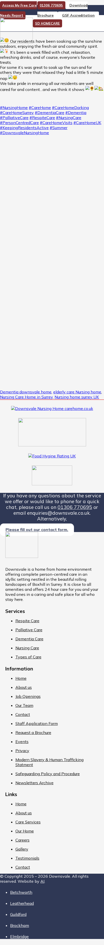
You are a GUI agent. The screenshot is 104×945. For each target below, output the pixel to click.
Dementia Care (29, 638)
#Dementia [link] (75, 112)
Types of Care (28, 656)
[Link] (16, 41)
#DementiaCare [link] (49, 112)
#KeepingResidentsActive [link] (24, 127)
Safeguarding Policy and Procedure (47, 773)
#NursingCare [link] (68, 117)
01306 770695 (75, 507)
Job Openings (28, 696)
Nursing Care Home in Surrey (26, 396)
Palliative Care (28, 629)
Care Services (28, 821)
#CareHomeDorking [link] (70, 107)
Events (22, 741)
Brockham (19, 925)
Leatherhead (22, 903)
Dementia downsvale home (25, 391)
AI (42, 881)
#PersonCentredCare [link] (19, 122)
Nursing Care (27, 647)
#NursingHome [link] (14, 107)
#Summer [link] (58, 127)
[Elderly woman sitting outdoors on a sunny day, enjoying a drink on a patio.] (52, 215)
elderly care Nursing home (77, 391)
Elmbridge (19, 936)
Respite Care (27, 620)
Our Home (24, 830)
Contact (22, 714)
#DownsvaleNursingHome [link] (24, 132)
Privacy (22, 750)
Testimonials (27, 858)
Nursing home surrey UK (77, 396)
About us (23, 687)
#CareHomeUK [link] (87, 122)
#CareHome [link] (40, 107)
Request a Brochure (33, 732)
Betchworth (21, 892)
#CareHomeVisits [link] (56, 122)
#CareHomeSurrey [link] (17, 112)
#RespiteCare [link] (42, 117)
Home (21, 678)
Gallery (21, 849)
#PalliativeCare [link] (14, 117)
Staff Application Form (36, 723)
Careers (22, 840)
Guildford (18, 914)
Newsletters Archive (34, 782)
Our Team (24, 705)
